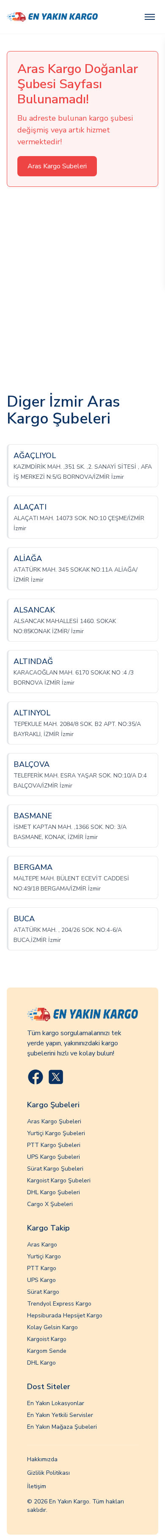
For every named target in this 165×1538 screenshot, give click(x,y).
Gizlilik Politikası (48, 1473)
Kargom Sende (46, 1351)
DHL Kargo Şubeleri (53, 1192)
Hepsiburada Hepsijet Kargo (64, 1315)
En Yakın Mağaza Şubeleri (62, 1427)
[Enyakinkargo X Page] (55, 1077)
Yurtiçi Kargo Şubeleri (56, 1133)
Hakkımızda (42, 1459)
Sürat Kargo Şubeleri (55, 1169)
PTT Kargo (41, 1268)
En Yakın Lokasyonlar (55, 1403)
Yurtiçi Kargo (44, 1256)
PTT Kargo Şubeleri (53, 1145)
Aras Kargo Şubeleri (54, 1121)
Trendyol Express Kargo (59, 1304)
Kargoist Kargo (46, 1339)
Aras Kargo (42, 1245)
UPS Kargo (41, 1280)
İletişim (36, 1486)
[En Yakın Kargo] (52, 17)
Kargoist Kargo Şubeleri (59, 1180)
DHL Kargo (41, 1363)
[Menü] (149, 16)
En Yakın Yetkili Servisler (60, 1415)
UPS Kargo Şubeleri (53, 1157)
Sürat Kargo (43, 1292)
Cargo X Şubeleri (50, 1204)
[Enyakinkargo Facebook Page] (35, 1077)
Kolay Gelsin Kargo (52, 1327)
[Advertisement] (82, 290)
